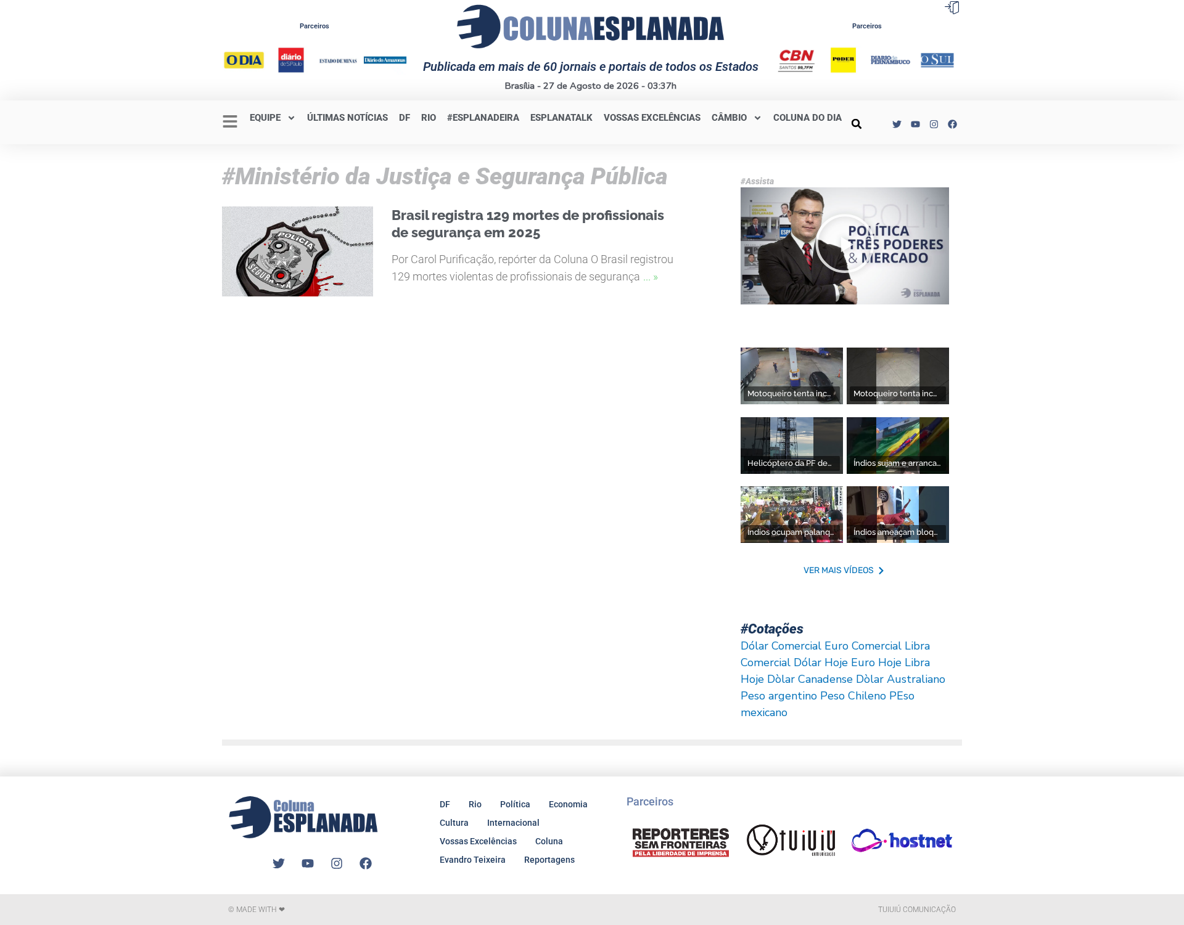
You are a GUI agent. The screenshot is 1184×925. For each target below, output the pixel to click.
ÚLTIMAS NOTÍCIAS (347, 117)
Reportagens (549, 860)
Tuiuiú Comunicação (917, 909)
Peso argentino (779, 695)
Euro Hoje (876, 662)
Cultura (454, 823)
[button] (856, 124)
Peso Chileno (853, 695)
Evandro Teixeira (473, 860)
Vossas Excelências (652, 117)
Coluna (549, 841)
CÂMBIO (729, 117)
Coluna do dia (807, 117)
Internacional (513, 823)
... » (650, 276)
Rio (475, 804)
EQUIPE (265, 117)
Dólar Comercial (781, 645)
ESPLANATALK (561, 117)
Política (515, 804)
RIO (428, 117)
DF (404, 117)
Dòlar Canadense (810, 679)
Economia (568, 804)
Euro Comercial (863, 645)
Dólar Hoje (821, 662)
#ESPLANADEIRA (483, 117)
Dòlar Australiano (900, 679)
